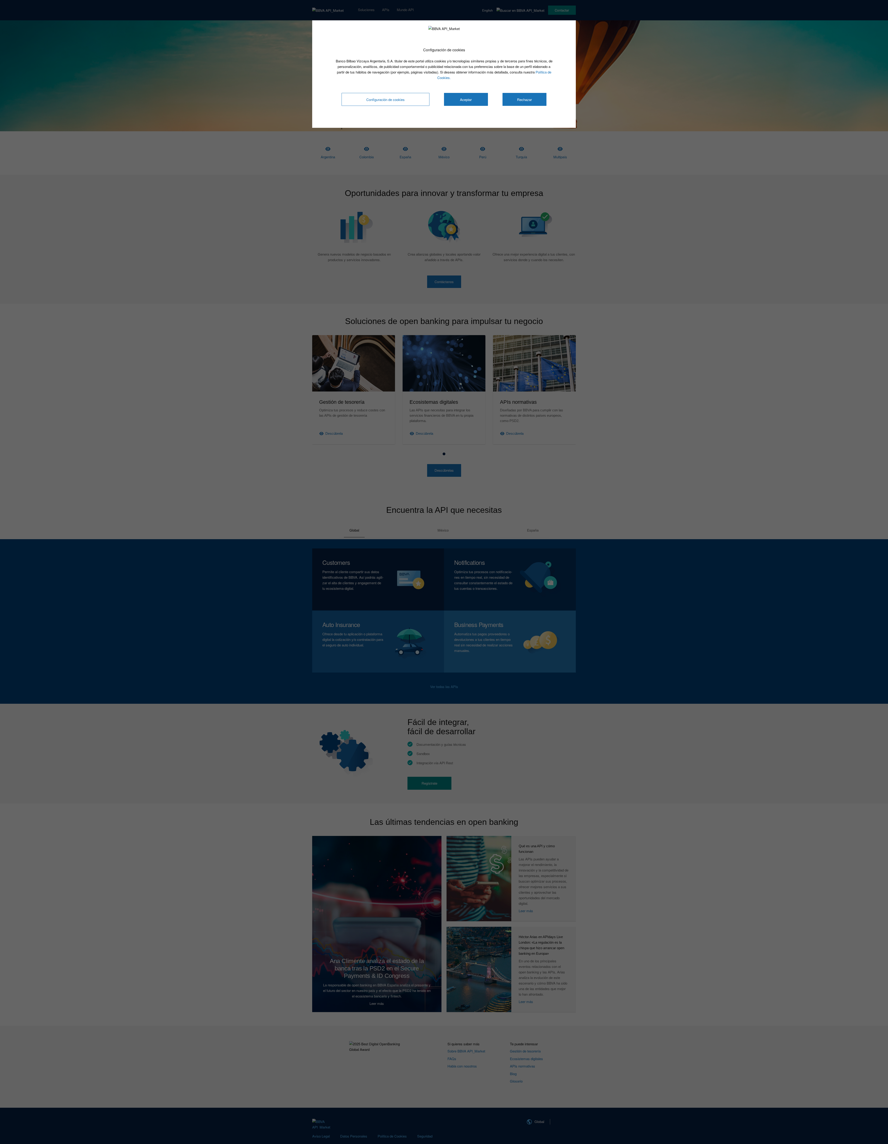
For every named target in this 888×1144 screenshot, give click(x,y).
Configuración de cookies (385, 99)
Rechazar (524, 99)
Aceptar (466, 99)
